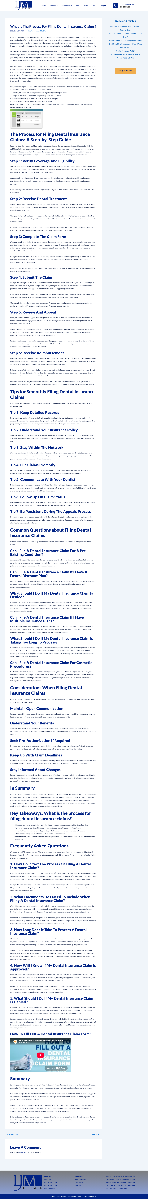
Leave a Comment (17, 31)
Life (77, 6)
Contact (85, 6)
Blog (102, 6)
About (94, 6)
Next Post (96, 1134)
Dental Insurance (50, 1185)
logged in (23, 1152)
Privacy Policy (80, 1179)
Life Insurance (49, 1188)
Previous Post (11, 1134)
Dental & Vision (67, 6)
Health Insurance (50, 1182)
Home (44, 6)
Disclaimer (79, 1182)
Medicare (53, 6)
